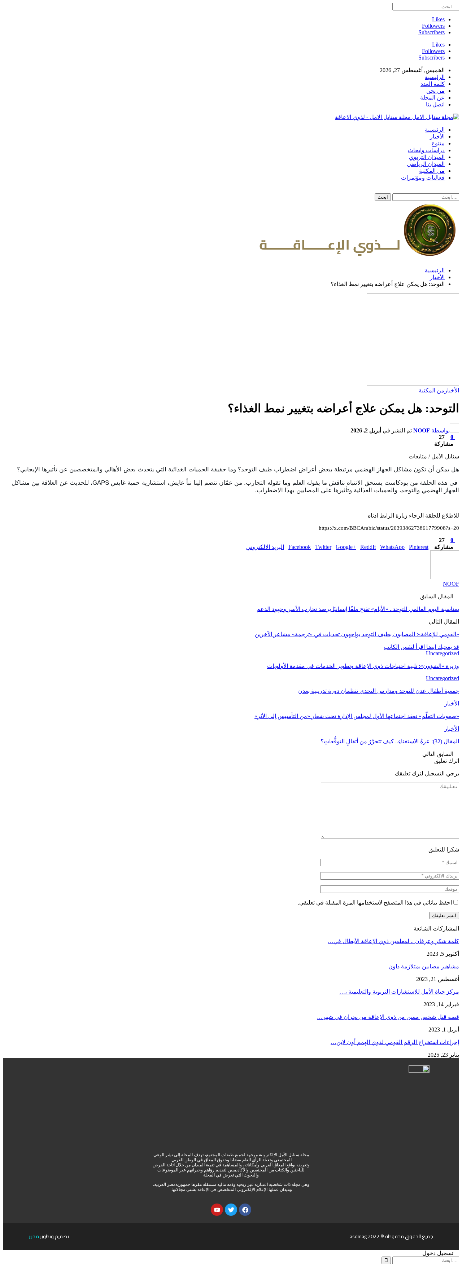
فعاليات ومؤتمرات (423, 178)
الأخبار (437, 136)
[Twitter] (231, 1210)
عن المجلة (432, 97)
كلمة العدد (432, 84)
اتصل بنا (435, 104)
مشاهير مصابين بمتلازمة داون (423, 966)
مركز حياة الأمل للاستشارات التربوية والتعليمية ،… (399, 992)
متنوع (438, 143)
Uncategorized (442, 653)
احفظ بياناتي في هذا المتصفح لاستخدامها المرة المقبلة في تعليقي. (375, 902)
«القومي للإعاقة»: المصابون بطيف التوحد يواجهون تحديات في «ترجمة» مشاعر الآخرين (357, 634)
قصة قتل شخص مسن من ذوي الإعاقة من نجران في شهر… (388, 1017)
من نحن (435, 91)
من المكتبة (432, 171)
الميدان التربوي (427, 157)
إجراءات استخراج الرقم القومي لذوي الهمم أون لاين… (395, 1042)
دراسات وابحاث (426, 150)
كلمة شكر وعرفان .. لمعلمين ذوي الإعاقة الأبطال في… (393, 941)
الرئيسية (435, 77)
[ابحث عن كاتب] (444, 577)
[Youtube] (217, 1210)
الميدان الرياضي (426, 164)
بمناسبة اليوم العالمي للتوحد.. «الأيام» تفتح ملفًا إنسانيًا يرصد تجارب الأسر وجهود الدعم (358, 609)
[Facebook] (245, 1210)
